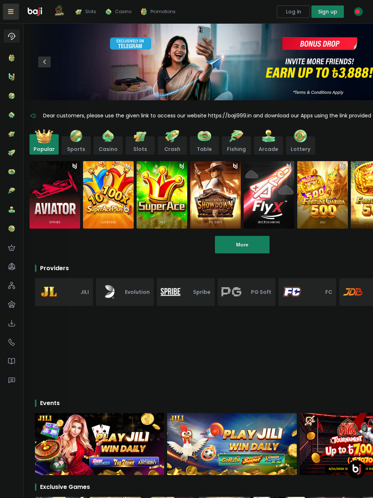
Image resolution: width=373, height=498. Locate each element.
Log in (293, 11)
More (242, 245)
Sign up (327, 11)
